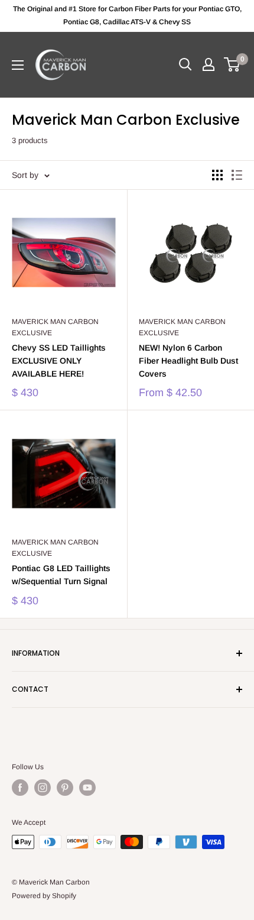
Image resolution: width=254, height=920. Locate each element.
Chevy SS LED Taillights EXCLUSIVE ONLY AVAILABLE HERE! (59, 360)
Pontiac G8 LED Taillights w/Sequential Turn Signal (61, 574)
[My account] (208, 64)
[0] (232, 64)
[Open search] (185, 64)
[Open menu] (18, 65)
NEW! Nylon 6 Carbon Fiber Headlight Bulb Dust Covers (188, 360)
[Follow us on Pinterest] (65, 787)
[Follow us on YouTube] (87, 787)
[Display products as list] (237, 175)
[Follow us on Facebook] (20, 787)
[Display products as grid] (217, 175)
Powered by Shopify (44, 896)
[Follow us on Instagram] (42, 787)
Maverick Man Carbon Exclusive (55, 327)
